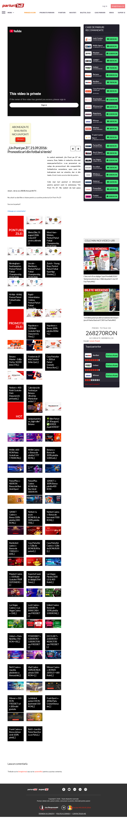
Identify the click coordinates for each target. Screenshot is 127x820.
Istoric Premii (94, 341)
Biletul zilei (85, 13)
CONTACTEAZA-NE (79, 814)
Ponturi (61, 13)
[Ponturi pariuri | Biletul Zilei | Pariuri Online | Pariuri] (13, 6)
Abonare (20, 139)
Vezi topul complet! (92, 384)
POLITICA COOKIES (63, 814)
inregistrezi (22, 771)
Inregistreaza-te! (118, 6)
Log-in (104, 6)
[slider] (92, 360)
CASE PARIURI (100, 13)
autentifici (39, 771)
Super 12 (121, 13)
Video (111, 13)
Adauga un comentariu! (17, 211)
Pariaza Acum (111, 355)
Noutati (72, 13)
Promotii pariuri (47, 13)
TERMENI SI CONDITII (46, 814)
